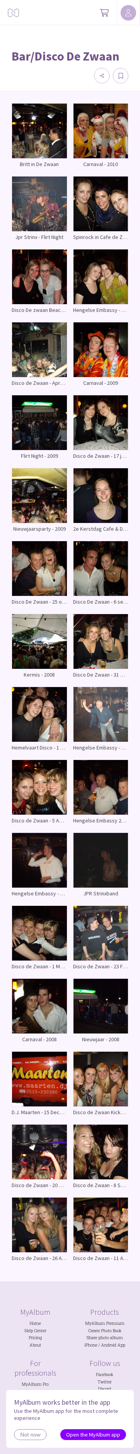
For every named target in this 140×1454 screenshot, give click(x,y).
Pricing (35, 1337)
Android (108, 1345)
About (35, 1345)
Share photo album (105, 1337)
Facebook (104, 1374)
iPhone (90, 1345)
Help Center (35, 1330)
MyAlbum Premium (104, 1323)
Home (35, 1323)
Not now (30, 1434)
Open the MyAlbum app (93, 1434)
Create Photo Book (104, 1330)
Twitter (105, 1382)
